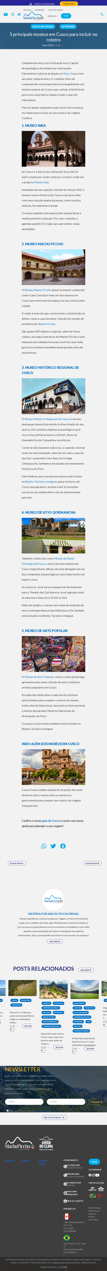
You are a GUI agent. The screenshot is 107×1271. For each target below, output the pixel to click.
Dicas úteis (25, 1000)
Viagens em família (81, 1031)
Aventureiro (79, 1003)
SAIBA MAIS (69, 4)
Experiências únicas (51, 1008)
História (46, 1012)
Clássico (46, 1003)
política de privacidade (43, 1111)
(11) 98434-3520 (73, 1183)
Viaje (66, 16)
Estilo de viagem (55, 10)
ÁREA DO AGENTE (74, 1201)
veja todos (53, 941)
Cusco (14, 1000)
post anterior (17, 863)
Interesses (39, 10)
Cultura (77, 1008)
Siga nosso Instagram (52, 1117)
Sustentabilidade (50, 1021)
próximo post (91, 863)
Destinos (27, 10)
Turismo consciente (51, 1026)
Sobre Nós (52, 16)
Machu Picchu (48, 1017)
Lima (88, 1021)
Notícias (77, 1026)
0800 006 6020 (72, 1174)
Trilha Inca (16, 1005)
